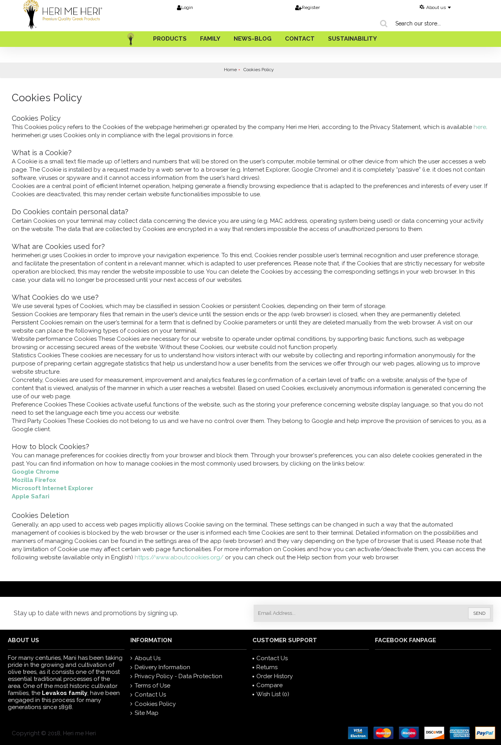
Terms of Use (152, 685)
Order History (274, 676)
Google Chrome (35, 471)
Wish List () (272, 694)
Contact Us (150, 694)
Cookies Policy (155, 703)
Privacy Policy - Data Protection (178, 676)
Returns (267, 667)
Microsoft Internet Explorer (52, 488)
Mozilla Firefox (34, 480)
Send (479, 613)
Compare (269, 685)
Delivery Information (162, 667)
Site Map (147, 712)
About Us (147, 658)
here (480, 127)
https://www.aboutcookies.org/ (180, 557)
